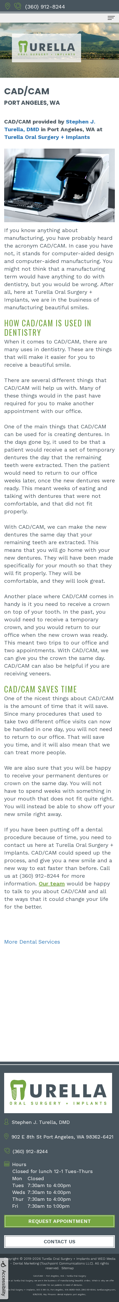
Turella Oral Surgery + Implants (47, 137)
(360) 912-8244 (45, 6)
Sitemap (67, 1268)
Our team (52, 883)
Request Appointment (59, 1221)
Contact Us (59, 1241)
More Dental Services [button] (32, 941)
